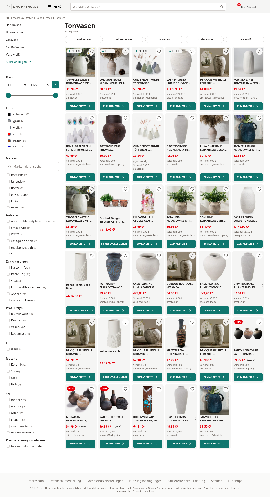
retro (17, 413)
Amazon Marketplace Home (33, 221)
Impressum (36, 481)
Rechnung (20, 274)
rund (16, 349)
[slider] (8, 95)
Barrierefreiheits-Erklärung (186, 481)
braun (19, 141)
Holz (16, 384)
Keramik (19, 364)
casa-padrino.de (24, 241)
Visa (16, 281)
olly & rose (20, 195)
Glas (16, 378)
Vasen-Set (19, 327)
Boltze (17, 188)
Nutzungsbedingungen (145, 481)
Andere (18, 294)
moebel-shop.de (24, 248)
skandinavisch (22, 426)
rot (17, 134)
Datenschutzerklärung (65, 481)
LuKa (16, 201)
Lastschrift (20, 267)
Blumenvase (14, 32)
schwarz (21, 114)
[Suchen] (222, 7)
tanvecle (18, 181)
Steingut (18, 371)
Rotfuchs (19, 175)
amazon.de (21, 228)
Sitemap (216, 481)
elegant (18, 420)
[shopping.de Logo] (22, 7)
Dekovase (19, 320)
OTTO (17, 234)
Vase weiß (13, 54)
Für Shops (235, 481)
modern (18, 400)
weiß (19, 128)
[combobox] (148, 7)
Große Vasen (15, 47)
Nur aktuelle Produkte (28, 446)
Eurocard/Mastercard (28, 287)
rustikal (18, 406)
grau (18, 121)
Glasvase (12, 40)
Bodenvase (13, 25)
